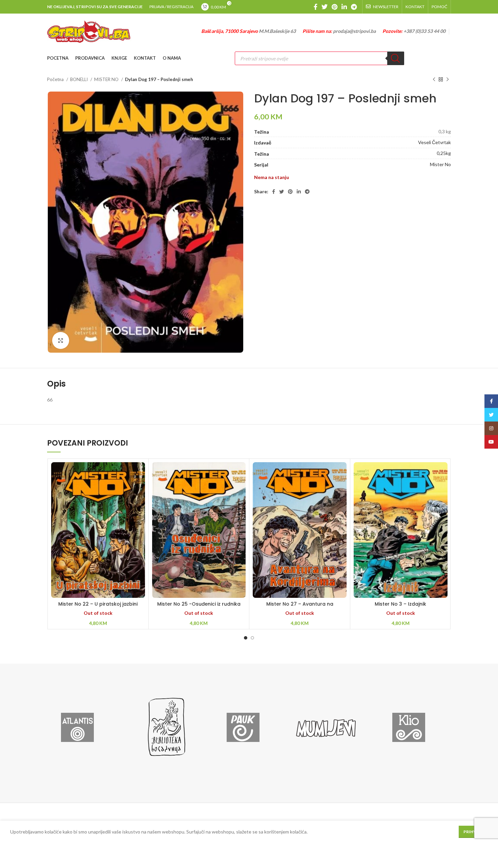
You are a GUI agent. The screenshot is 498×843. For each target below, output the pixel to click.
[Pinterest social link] (334, 7)
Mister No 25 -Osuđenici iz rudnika (199, 604)
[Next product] (447, 79)
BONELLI (79, 79)
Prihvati (473, 831)
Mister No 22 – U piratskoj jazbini (98, 604)
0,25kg (444, 153)
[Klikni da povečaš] (60, 340)
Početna (56, 79)
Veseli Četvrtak (434, 142)
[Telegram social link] (354, 7)
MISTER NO (107, 79)
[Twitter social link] (324, 7)
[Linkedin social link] (344, 7)
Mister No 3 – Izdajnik (400, 604)
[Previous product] (434, 79)
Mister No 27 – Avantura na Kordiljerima (299, 607)
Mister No (440, 164)
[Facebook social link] (315, 7)
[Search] (395, 58)
